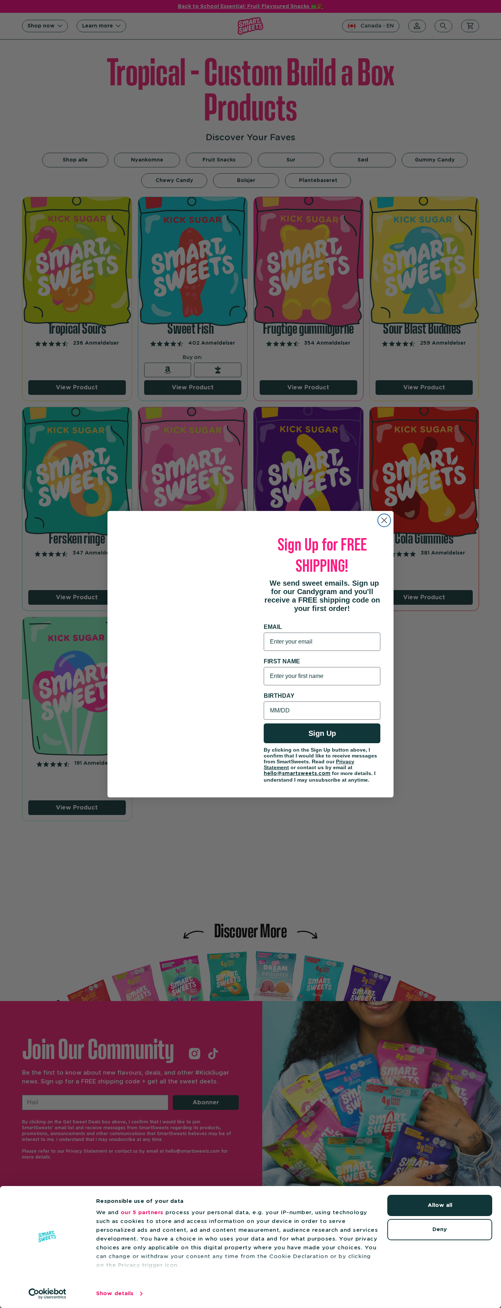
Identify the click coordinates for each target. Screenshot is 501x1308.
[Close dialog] (384, 520)
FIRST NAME (282, 661)
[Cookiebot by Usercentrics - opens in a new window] (47, 1293)
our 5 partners (142, 1212)
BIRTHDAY (279, 696)
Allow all (440, 1205)
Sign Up (322, 733)
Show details (115, 1293)
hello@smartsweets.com (297, 773)
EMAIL (273, 627)
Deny (439, 1229)
